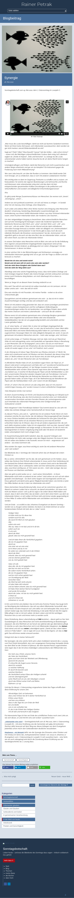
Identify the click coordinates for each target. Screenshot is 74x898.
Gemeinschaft (9, 760)
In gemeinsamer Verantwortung (15, 815)
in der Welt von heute (11, 819)
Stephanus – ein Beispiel (14, 732)
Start (7, 866)
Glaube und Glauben (11, 808)
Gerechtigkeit (23, 760)
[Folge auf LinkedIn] (9, 884)
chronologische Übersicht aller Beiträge (53, 785)
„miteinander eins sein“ (14, 722)
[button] (8, 767)
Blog (7, 868)
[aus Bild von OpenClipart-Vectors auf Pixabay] (37, 72)
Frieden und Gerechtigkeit (13, 826)
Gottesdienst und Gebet (12, 812)
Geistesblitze (8, 801)
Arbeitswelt (7, 823)
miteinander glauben (11, 805)
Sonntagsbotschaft (10, 797)
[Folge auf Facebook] (5, 884)
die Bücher (10, 875)
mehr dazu (8, 860)
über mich (9, 878)
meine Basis (10, 873)
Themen (9, 871)
